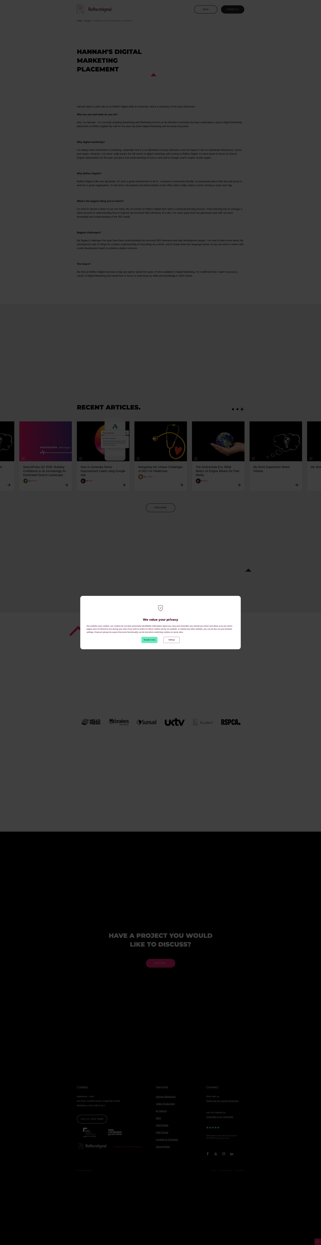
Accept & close (149, 640)
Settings (171, 640)
